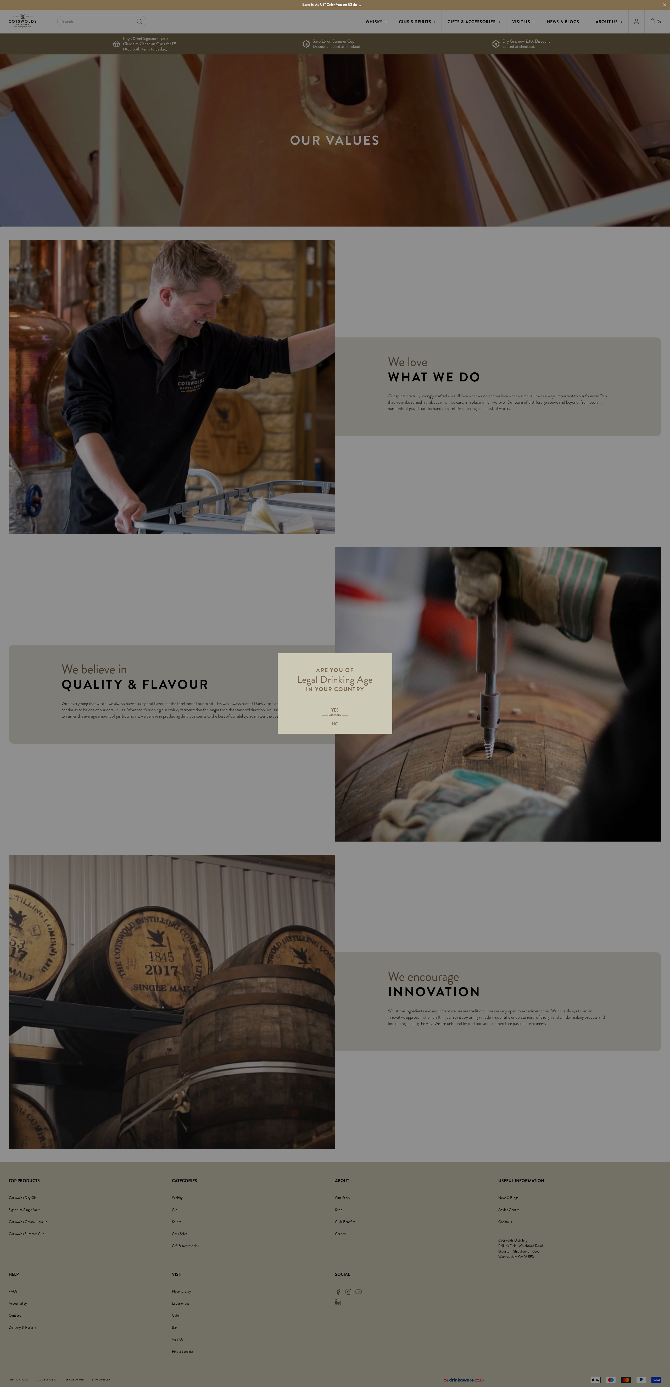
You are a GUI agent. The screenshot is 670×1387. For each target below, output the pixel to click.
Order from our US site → (344, 4)
